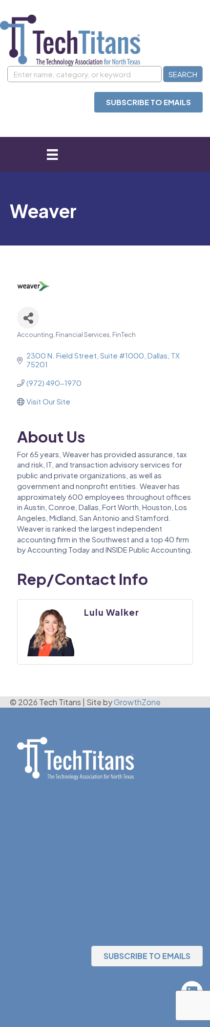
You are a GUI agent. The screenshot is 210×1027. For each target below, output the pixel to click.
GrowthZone (137, 702)
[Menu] (52, 154)
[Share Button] (28, 318)
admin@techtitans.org (58, 816)
